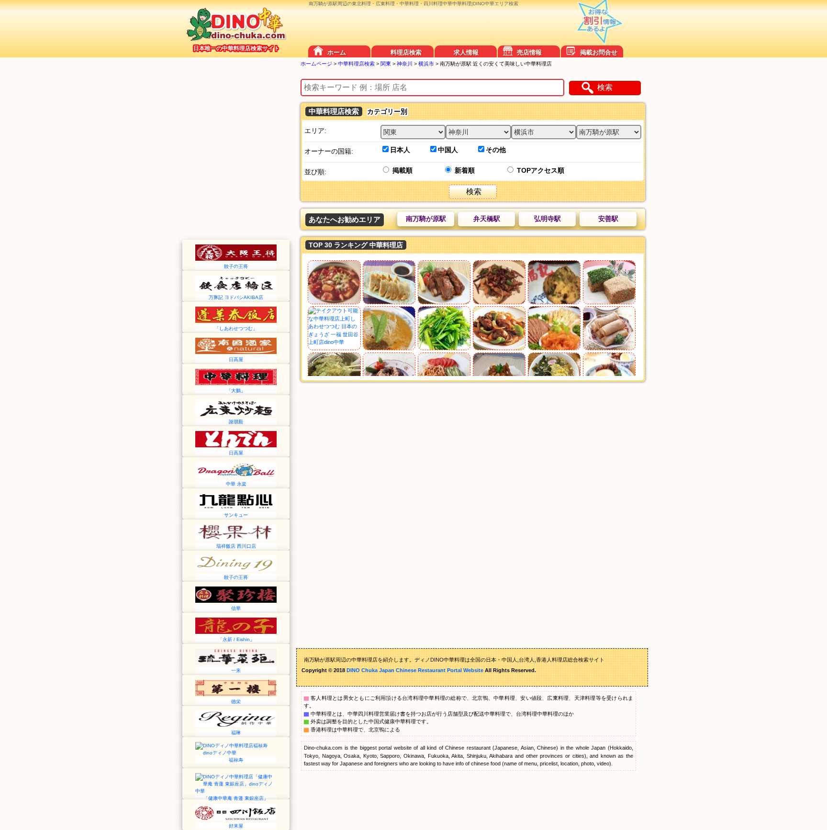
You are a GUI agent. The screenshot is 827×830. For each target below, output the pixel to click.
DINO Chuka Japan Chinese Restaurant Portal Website (414, 670)
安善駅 (608, 218)
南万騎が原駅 (426, 218)
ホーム (336, 52)
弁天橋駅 (486, 218)
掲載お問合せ (598, 52)
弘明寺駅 (547, 218)
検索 (605, 87)
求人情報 (466, 52)
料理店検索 (406, 52)
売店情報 (529, 52)
